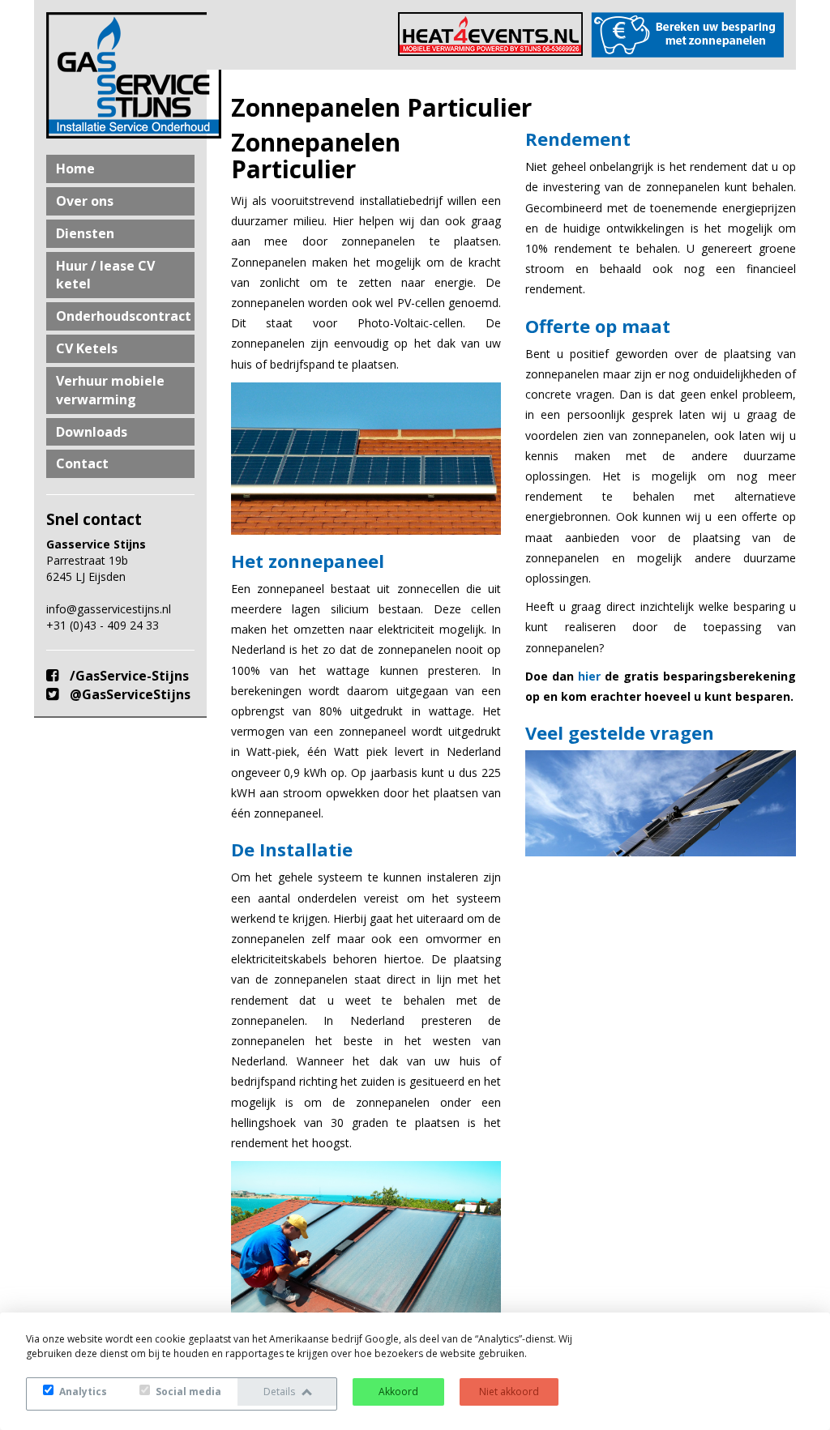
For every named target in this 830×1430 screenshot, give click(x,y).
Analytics (82, 1391)
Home (75, 168)
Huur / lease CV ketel (105, 275)
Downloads (91, 432)
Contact (82, 463)
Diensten (85, 233)
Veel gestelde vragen (619, 732)
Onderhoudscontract (123, 316)
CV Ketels (87, 348)
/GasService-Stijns (127, 676)
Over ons (84, 201)
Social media (187, 1391)
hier (589, 676)
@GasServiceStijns (128, 694)
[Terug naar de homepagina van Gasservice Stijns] (120, 75)
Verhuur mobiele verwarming (110, 390)
